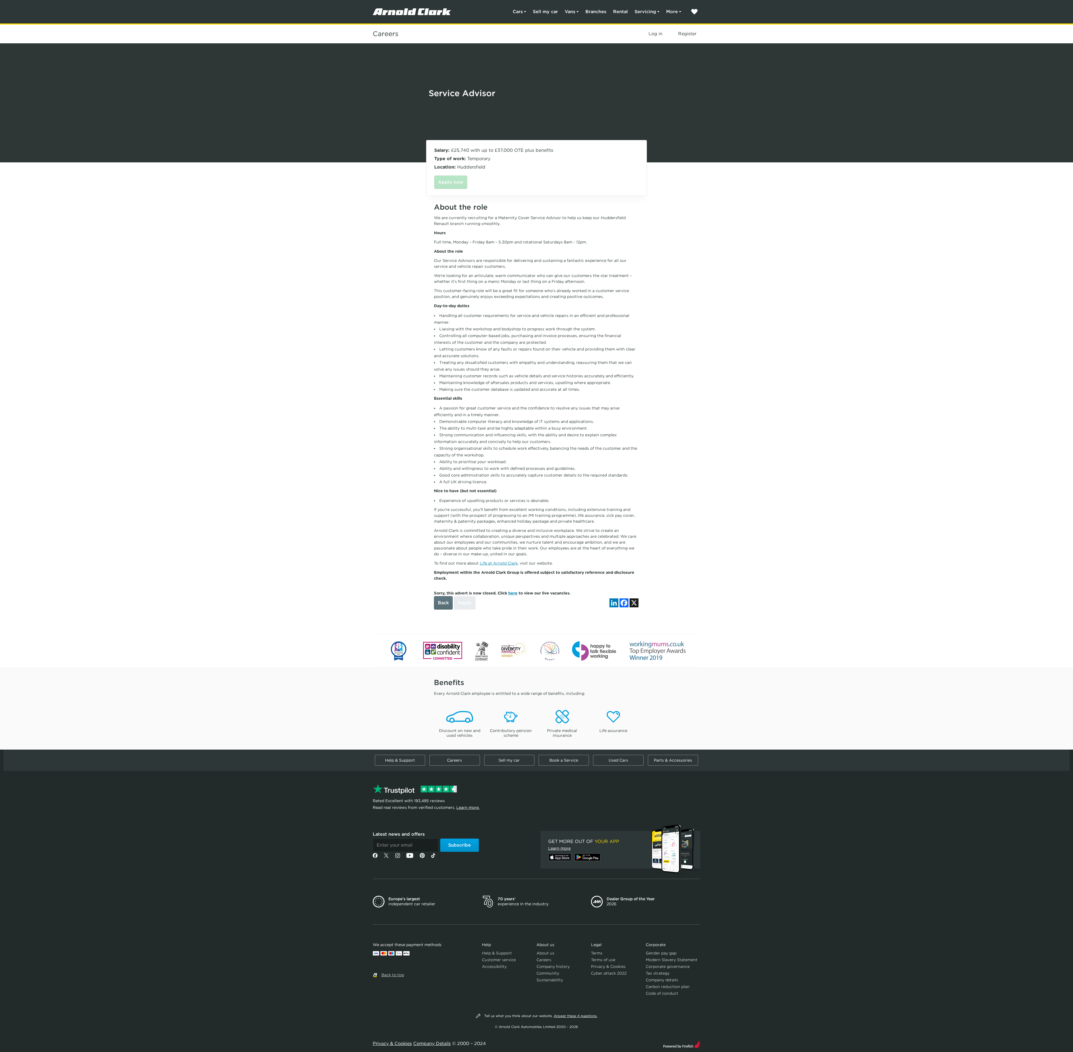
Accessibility (494, 966)
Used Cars (618, 760)
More (672, 11)
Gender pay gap (661, 953)
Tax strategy (658, 973)
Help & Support (400, 760)
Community (547, 973)
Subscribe (459, 845)
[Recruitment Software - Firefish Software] (681, 1043)
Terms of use (603, 960)
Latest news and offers (399, 834)
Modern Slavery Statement (671, 960)
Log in (656, 33)
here (512, 593)
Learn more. (467, 807)
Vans (570, 11)
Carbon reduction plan (668, 986)
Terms (596, 953)
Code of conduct (662, 993)
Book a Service (563, 760)
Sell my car (545, 11)
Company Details (432, 1043)
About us (545, 953)
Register (687, 33)
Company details (662, 980)
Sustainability (549, 980)
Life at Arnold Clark (499, 563)
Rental (620, 11)
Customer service (499, 960)
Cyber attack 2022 (608, 973)
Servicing (645, 11)
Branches (595, 11)
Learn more (559, 848)
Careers (385, 33)
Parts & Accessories (673, 760)
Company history (553, 966)
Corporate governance (668, 966)
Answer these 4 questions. (575, 1016)
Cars (518, 11)
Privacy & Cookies (608, 966)
